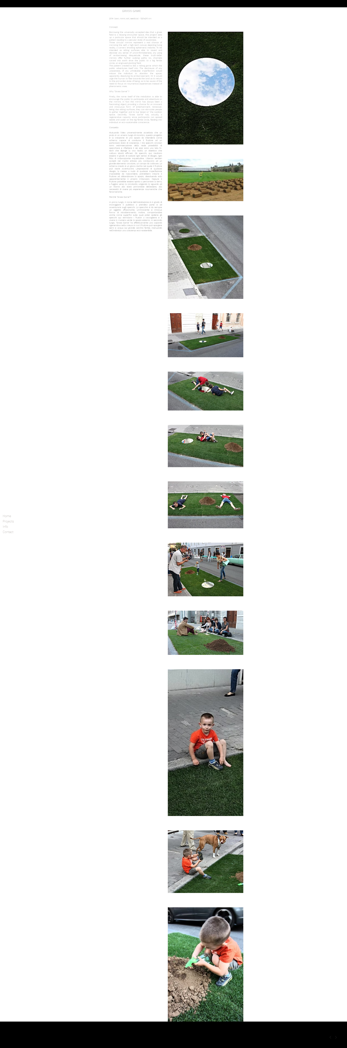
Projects (8, 521)
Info (5, 527)
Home (7, 516)
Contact (8, 532)
